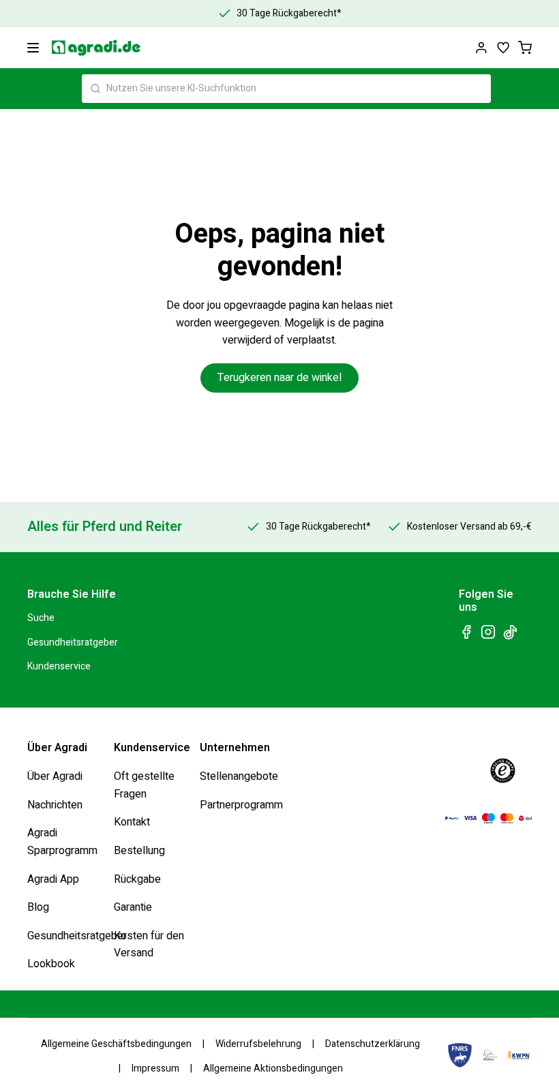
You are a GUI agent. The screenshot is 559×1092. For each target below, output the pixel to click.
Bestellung (139, 851)
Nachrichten (54, 805)
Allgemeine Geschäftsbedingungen (116, 1044)
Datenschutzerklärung (372, 1044)
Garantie (133, 907)
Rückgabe (137, 878)
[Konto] (481, 48)
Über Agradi (54, 776)
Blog (38, 907)
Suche (41, 618)
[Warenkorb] (525, 48)
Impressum (155, 1068)
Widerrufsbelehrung (258, 1044)
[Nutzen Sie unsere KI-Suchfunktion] (95, 88)
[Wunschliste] (503, 48)
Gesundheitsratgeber (72, 642)
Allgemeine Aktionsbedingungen (273, 1068)
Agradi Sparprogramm (62, 842)
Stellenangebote (239, 776)
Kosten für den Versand (149, 945)
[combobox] (286, 88)
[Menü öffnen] (33, 48)
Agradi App (53, 878)
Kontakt (132, 822)
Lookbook (51, 964)
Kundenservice (59, 666)
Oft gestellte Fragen (144, 785)
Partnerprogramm (241, 805)
